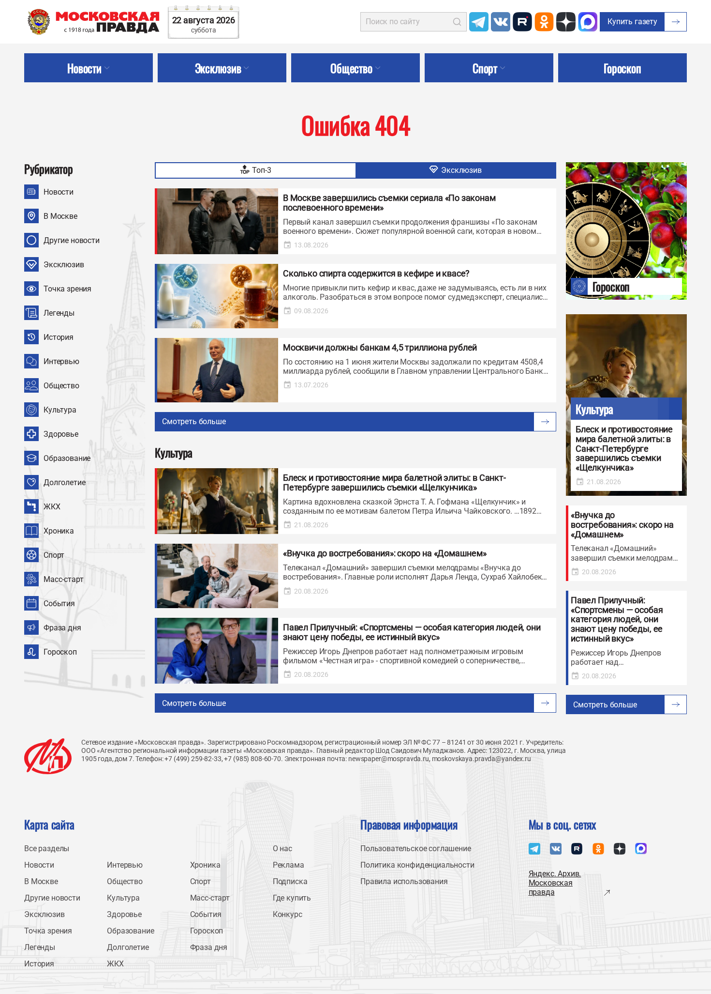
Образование (67, 458)
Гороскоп (60, 652)
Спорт (54, 555)
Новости (59, 192)
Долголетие (64, 482)
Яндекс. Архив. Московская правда (555, 883)
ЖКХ (52, 506)
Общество (61, 385)
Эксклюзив (64, 264)
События (59, 603)
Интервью (61, 361)
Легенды (59, 313)
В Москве (60, 216)
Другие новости (72, 240)
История (59, 337)
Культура (60, 409)
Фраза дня (62, 627)
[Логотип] (48, 756)
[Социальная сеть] (479, 21)
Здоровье (61, 434)
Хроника (59, 530)
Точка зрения (67, 288)
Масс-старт (63, 579)
